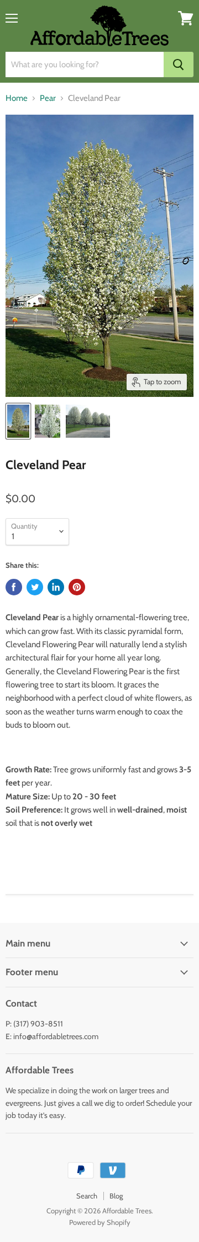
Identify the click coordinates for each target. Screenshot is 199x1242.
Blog (116, 1195)
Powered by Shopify (99, 1222)
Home (17, 98)
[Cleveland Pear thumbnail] (18, 421)
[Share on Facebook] (14, 587)
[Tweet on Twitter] (35, 587)
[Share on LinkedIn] (56, 587)
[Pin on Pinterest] (77, 587)
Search (86, 1195)
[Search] (178, 64)
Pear (48, 98)
